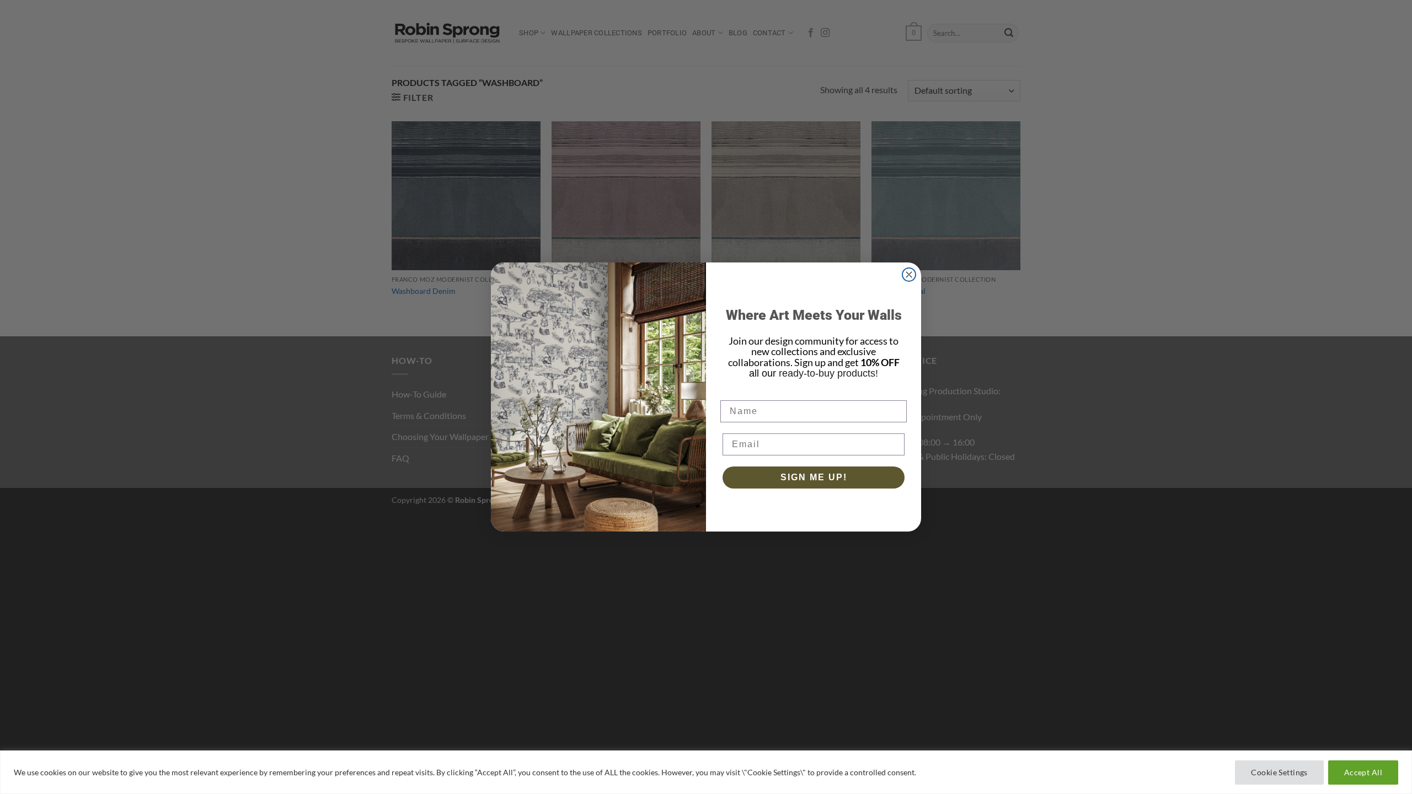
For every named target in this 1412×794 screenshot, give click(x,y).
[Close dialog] (909, 274)
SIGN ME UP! (813, 477)
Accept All (1363, 772)
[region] (706, 772)
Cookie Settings (1279, 772)
